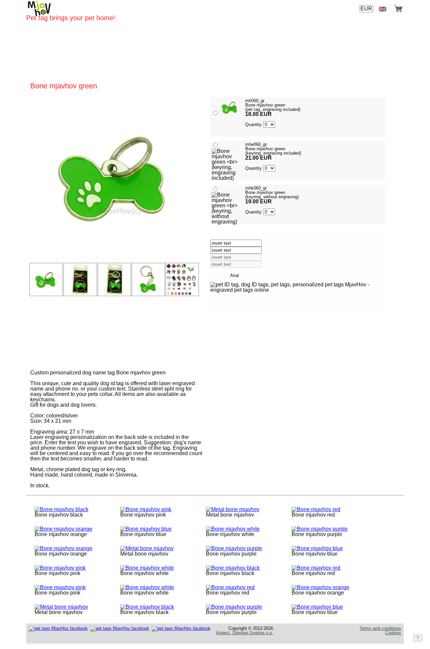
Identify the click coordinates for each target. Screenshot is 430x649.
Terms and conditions (380, 628)
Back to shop (243, 350)
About (343, 8)
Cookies (393, 632)
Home (222, 8)
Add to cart (242, 332)
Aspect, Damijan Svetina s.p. (244, 632)
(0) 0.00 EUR (366, 89)
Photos (319, 8)
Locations (289, 8)
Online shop (252, 8)
